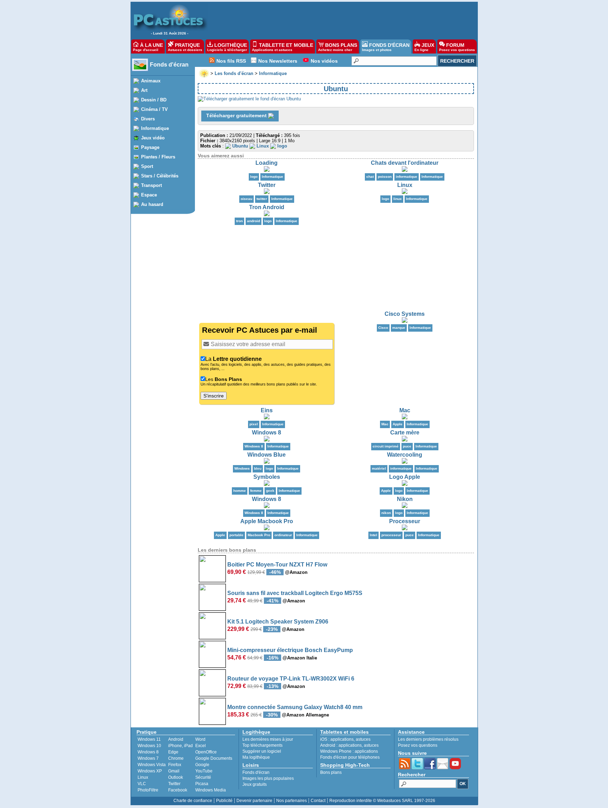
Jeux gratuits (254, 784)
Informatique (155, 128)
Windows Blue (266, 455)
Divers (148, 118)
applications (342, 739)
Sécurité (203, 777)
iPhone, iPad (180, 745)
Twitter (267, 185)
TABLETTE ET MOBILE (282, 47)
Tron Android (266, 207)
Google (202, 764)
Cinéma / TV (154, 109)
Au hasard (152, 204)
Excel (200, 745)
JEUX (424, 47)
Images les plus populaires (268, 778)
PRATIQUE (185, 47)
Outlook (175, 777)
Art (144, 90)
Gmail (173, 771)
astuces (363, 739)
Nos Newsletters (277, 61)
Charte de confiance (192, 800)
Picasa (201, 783)
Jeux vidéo (153, 137)
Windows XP (150, 771)
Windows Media (210, 790)
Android (175, 739)
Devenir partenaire (254, 800)
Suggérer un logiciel (261, 751)
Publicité (224, 800)
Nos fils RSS (231, 61)
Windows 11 (149, 739)
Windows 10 (149, 745)
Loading (266, 163)
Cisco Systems (405, 314)
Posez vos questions (417, 745)
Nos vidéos (324, 61)
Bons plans (331, 772)
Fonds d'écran (169, 65)
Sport (147, 166)
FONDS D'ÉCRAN (386, 47)
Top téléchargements (262, 745)
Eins (267, 410)
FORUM (457, 47)
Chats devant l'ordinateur (404, 163)
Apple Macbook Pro (266, 521)
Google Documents (213, 758)
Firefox (174, 764)
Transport (151, 185)
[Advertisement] (347, 20)
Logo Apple (404, 477)
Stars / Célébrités (159, 175)
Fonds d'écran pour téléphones (350, 757)
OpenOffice (206, 752)
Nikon (405, 499)
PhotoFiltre (148, 790)
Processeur (404, 521)
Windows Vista (152, 764)
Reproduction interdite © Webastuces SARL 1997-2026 (382, 800)
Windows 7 (148, 758)
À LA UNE (148, 47)
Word (200, 739)
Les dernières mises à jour (267, 739)
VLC (142, 783)
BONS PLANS (337, 47)
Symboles (266, 477)
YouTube (204, 771)
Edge (173, 752)
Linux (404, 185)
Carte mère (404, 433)
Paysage (150, 147)
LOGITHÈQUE (227, 47)
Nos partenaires (291, 800)
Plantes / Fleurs (158, 156)
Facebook (177, 790)
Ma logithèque (256, 757)
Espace (149, 195)
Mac (404, 410)
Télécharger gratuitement (237, 115)
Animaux (150, 80)
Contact (318, 800)
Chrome (176, 758)
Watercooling (404, 455)
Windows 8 (266, 433)
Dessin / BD (153, 99)
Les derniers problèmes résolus (428, 739)
